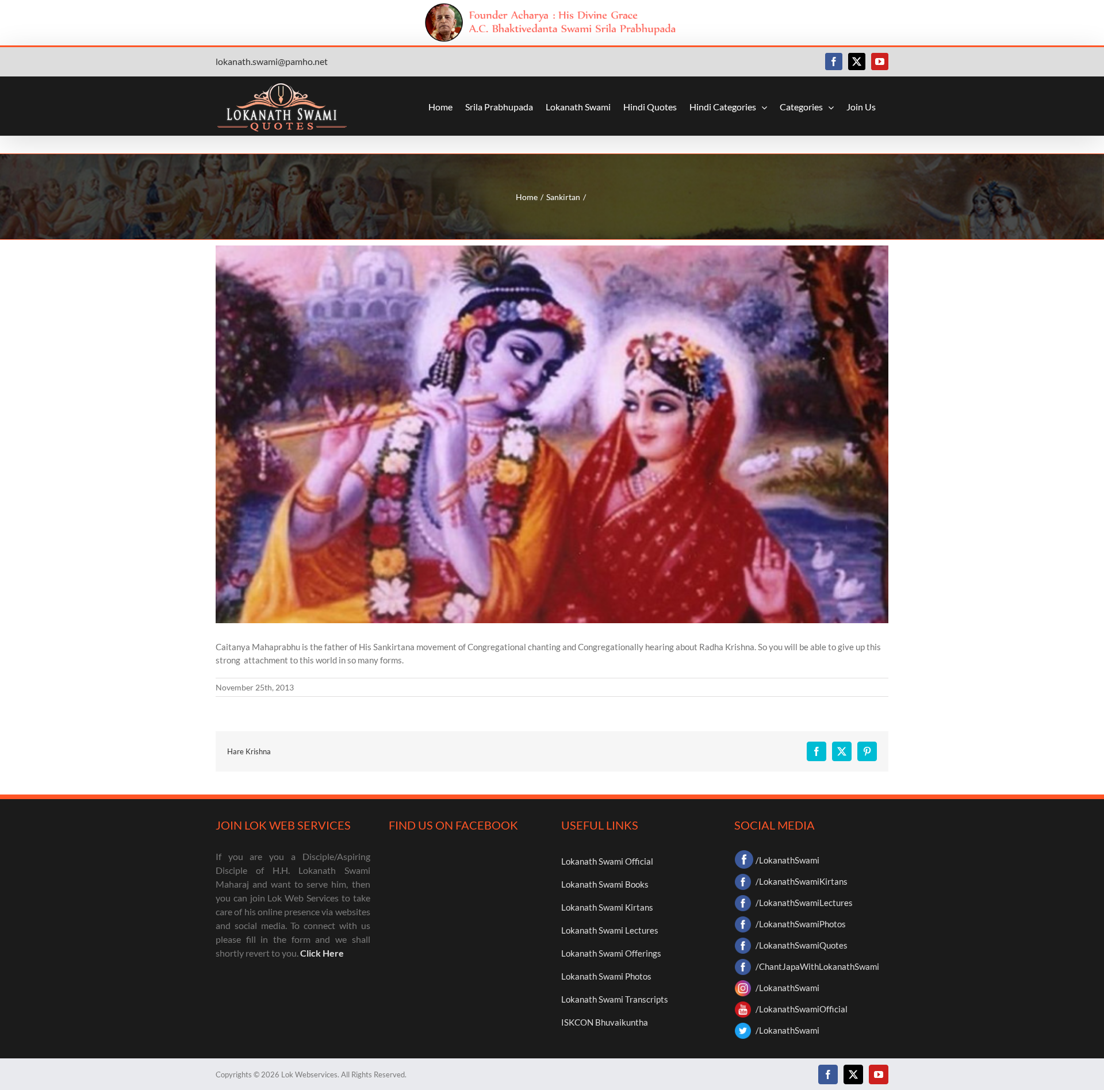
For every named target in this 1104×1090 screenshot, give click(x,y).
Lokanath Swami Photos (606, 976)
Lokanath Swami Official (607, 861)
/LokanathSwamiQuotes (802, 945)
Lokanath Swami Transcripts (614, 999)
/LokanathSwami (787, 860)
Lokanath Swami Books (605, 884)
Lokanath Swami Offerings (611, 953)
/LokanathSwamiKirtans (802, 881)
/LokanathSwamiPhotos (801, 924)
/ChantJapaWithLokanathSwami (817, 966)
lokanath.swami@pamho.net (272, 61)
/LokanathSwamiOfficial (802, 1009)
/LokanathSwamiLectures (804, 902)
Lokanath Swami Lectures (609, 930)
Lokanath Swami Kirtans (607, 907)
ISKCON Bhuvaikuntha (604, 1022)
